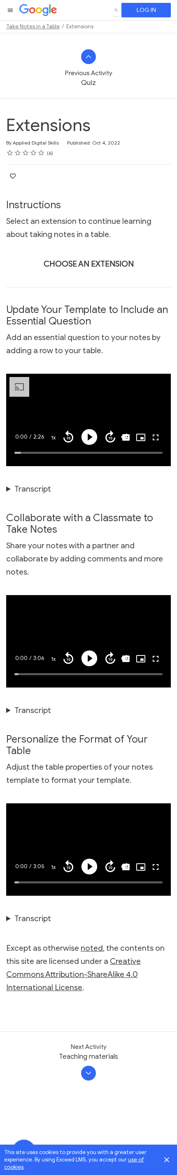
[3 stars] (26, 152)
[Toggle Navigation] (10, 10)
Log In (146, 10)
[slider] (88, 453)
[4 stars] (33, 152)
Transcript (32, 489)
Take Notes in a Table (33, 26)
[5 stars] (41, 152)
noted (92, 948)
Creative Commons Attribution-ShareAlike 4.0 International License (73, 974)
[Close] (167, 1160)
